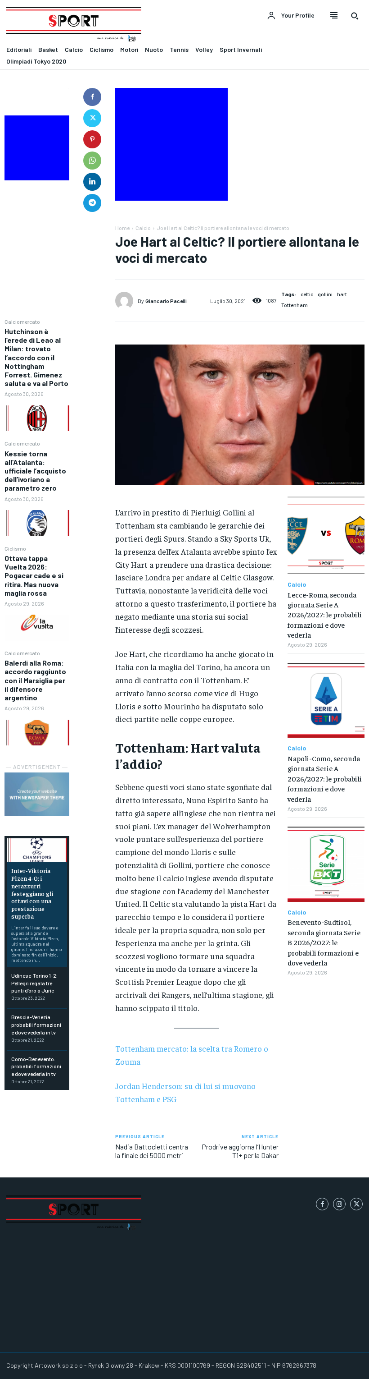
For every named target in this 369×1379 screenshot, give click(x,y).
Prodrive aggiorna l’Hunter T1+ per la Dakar (240, 1150)
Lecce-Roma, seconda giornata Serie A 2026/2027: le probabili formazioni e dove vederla (325, 614)
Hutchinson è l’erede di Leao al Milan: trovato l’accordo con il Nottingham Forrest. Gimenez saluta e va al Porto (36, 357)
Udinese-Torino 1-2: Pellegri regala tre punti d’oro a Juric (34, 983)
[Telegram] (92, 203)
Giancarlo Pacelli (166, 301)
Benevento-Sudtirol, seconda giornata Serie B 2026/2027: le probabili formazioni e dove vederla (324, 942)
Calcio (143, 228)
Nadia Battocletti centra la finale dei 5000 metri (151, 1150)
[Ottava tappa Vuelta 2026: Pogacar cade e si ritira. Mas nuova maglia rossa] (36, 628)
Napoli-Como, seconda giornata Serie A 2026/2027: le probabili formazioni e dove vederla (325, 778)
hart (342, 294)
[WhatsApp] (92, 161)
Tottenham (294, 305)
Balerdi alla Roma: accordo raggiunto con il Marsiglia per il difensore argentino (35, 680)
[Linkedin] (92, 182)
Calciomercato (22, 321)
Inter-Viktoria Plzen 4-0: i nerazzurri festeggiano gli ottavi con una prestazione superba (32, 893)
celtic (307, 294)
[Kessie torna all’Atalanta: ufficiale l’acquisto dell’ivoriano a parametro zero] (36, 523)
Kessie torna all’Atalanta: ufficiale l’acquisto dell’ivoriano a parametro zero (35, 470)
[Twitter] (92, 118)
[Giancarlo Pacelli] (126, 301)
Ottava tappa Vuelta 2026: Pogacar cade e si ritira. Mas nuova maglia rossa (33, 575)
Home (122, 228)
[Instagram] (339, 1204)
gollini (325, 294)
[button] (354, 16)
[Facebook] (92, 97)
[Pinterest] (92, 139)
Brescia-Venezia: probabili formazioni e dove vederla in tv (36, 1024)
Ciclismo (15, 548)
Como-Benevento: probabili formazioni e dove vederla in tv (36, 1066)
